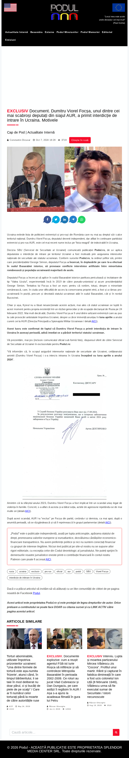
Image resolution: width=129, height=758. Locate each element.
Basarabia (36, 32)
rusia (11, 571)
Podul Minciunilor (67, 32)
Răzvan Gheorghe (57, 706)
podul (78, 571)
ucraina (22, 571)
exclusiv (35, 571)
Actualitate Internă (16, 32)
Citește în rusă (80, 140)
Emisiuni (10, 39)
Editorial (107, 32)
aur (69, 571)
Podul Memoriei (90, 32)
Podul (36, 593)
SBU (88, 571)
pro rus (48, 571)
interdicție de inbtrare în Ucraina (24, 577)
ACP (11, 706)
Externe (49, 32)
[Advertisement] (64, 74)
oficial (59, 571)
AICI (94, 321)
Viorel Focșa (102, 571)
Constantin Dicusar (20, 140)
